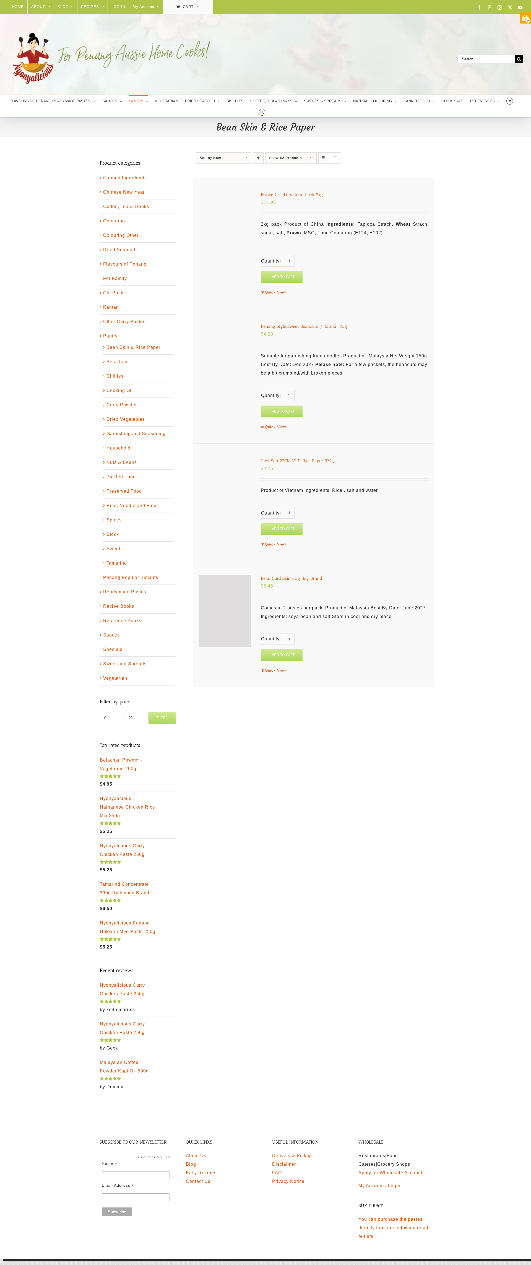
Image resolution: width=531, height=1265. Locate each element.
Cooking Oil (119, 390)
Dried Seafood (119, 249)
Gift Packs (114, 292)
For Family (115, 278)
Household (118, 448)
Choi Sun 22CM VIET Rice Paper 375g (297, 460)
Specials (113, 649)
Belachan (116, 361)
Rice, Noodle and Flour (132, 505)
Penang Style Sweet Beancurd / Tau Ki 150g (304, 326)
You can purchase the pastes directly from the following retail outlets (393, 1228)
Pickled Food (121, 476)
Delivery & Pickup (292, 1155)
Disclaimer (284, 1164)
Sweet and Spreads (125, 663)
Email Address (118, 1185)
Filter (162, 717)
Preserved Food (124, 491)
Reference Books (122, 620)
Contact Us (198, 1181)
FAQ (277, 1172)
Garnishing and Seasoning (136, 433)
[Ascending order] (258, 158)
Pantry (110, 336)
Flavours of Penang (125, 264)
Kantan (111, 307)
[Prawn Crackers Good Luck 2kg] (225, 212)
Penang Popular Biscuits (130, 577)
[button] (262, 111)
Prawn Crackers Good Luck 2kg (292, 194)
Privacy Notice (288, 1181)
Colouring (114, 221)
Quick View (275, 292)
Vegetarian (115, 678)
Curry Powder (121, 404)
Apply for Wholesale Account (390, 1172)
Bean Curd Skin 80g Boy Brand (291, 578)
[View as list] (334, 158)
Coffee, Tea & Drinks (126, 206)
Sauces (111, 635)
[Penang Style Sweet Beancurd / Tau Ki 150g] (225, 358)
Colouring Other (121, 235)
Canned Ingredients (125, 177)
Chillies (115, 376)
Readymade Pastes (124, 591)
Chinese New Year (124, 192)
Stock (112, 534)
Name (109, 1163)
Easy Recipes (201, 1172)
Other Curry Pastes (124, 321)
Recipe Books (118, 606)
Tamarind (116, 563)
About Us (196, 1155)
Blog (191, 1164)
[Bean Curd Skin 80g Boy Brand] (225, 611)
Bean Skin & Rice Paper (133, 347)
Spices (114, 520)
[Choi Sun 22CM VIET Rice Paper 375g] (225, 481)
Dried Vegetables (125, 419)
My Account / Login (379, 1185)
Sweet (113, 548)
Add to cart (283, 276)
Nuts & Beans (121, 462)
